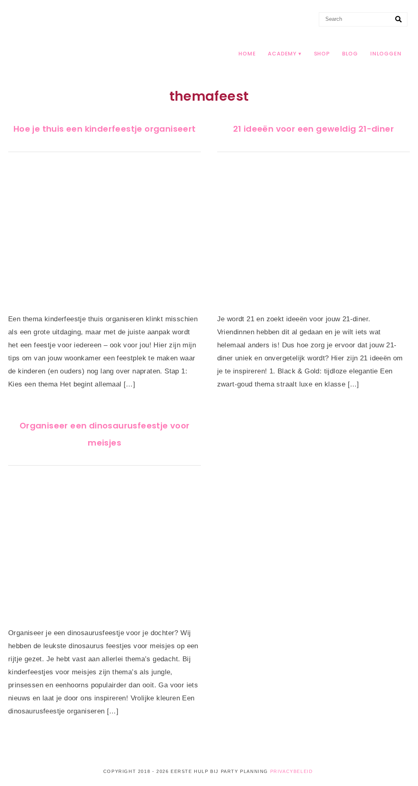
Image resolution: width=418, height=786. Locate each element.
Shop (322, 53)
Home (247, 53)
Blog (350, 53)
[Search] (398, 19)
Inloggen (385, 53)
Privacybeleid (291, 771)
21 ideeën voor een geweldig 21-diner (313, 129)
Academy (282, 53)
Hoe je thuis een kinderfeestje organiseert (104, 129)
